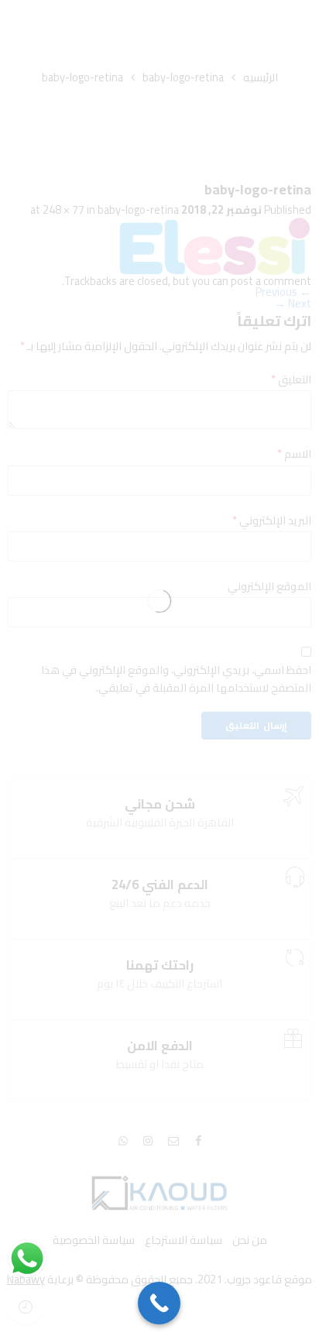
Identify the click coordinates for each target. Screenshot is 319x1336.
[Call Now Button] (159, 1303)
